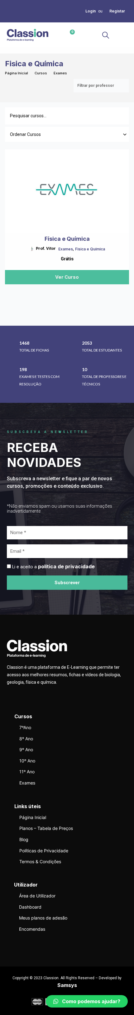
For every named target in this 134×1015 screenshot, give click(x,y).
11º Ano (27, 771)
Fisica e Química (90, 249)
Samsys (67, 985)
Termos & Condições (40, 861)
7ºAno (25, 727)
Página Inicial (16, 73)
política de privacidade (66, 566)
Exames (60, 73)
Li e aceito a (53, 567)
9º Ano (26, 749)
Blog (23, 839)
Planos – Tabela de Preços (46, 828)
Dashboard (30, 907)
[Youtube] (9, 18)
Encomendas (32, 929)
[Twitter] (9, 11)
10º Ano (27, 760)
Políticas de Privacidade (43, 850)
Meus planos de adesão (43, 917)
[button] (122, 35)
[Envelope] (16, 11)
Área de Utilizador (37, 895)
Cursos (41, 73)
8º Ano (26, 738)
